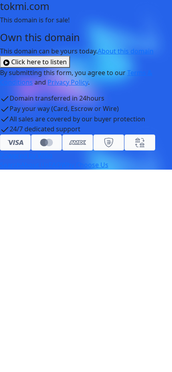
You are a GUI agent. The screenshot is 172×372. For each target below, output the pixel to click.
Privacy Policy (68, 82)
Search (10, 164)
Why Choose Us (84, 164)
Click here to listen (39, 61)
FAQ (55, 164)
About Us (35, 164)
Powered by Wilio (26, 155)
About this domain (126, 51)
